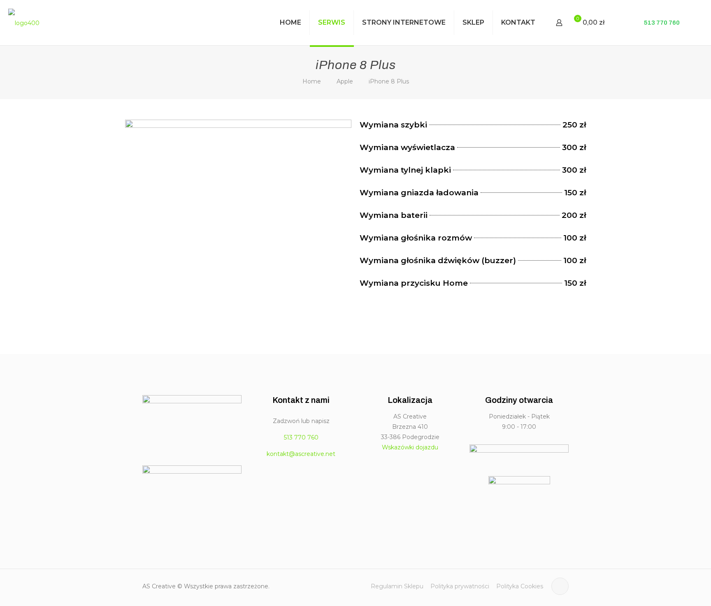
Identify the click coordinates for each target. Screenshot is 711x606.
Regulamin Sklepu (397, 586)
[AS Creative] (24, 22)
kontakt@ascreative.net (301, 454)
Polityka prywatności (459, 586)
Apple (345, 81)
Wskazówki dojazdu (410, 447)
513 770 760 (661, 22)
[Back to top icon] (560, 586)
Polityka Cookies (519, 586)
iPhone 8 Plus (389, 81)
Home (311, 81)
